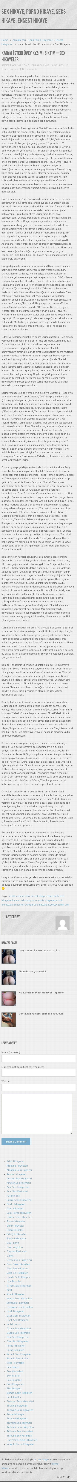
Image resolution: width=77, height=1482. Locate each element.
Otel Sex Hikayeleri (18, 1341)
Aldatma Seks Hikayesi (19, 1170)
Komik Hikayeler (16, 1294)
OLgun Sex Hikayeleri (19, 1328)
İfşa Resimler (14, 1281)
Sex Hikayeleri (15, 1371)
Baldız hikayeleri (16, 1204)
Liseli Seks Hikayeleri (18, 1315)
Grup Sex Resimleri (17, 1272)
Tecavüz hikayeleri (17, 1405)
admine (5, 65)
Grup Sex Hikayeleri (18, 1268)
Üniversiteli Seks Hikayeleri (22, 1440)
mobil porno (14, 1324)
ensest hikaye (41, 1459)
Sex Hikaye (13, 1367)
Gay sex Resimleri (17, 1251)
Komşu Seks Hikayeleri (19, 1298)
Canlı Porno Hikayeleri (40, 40)
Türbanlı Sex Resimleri (19, 1435)
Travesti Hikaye (15, 1414)
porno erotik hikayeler (42, 900)
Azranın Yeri (19, 40)
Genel (10, 1255)
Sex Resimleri (14, 1380)
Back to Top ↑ (64, 1476)
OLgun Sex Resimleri (18, 1332)
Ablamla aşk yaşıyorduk (33, 971)
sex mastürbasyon (44, 904)
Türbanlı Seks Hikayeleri (20, 1427)
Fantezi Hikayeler (16, 1238)
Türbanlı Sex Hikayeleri (20, 1431)
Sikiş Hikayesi (14, 1388)
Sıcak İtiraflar (14, 1397)
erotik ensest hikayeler (36, 896)
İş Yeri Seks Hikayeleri (19, 1285)
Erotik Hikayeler (15, 1225)
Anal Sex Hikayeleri (18, 1187)
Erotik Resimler (15, 1230)
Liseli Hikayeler (15, 1311)
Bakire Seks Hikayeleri (19, 1200)
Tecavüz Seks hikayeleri (20, 1410)
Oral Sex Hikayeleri (18, 1337)
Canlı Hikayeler (15, 1208)
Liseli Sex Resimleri (18, 1320)
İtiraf (9, 1290)
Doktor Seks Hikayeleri (19, 1217)
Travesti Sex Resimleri (19, 1422)
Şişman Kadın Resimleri (19, 1392)
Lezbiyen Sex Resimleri (20, 1307)
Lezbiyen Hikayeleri (18, 1302)
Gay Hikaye (13, 1242)
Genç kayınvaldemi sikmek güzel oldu (41, 1013)
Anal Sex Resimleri (17, 1191)
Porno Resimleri (15, 1350)
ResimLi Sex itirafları (18, 1358)
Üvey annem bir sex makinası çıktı (39, 950)
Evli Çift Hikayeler (17, 1234)
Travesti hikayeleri (17, 1418)
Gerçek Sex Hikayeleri (19, 1260)
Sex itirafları (13, 1375)
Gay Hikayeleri (15, 1247)
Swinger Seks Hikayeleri (20, 1401)
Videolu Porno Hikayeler (20, 1444)
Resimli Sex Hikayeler (19, 1354)
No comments (29, 69)
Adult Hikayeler (15, 1161)
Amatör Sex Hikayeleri (19, 1178)
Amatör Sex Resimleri (19, 1182)
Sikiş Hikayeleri (15, 1384)
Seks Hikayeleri (15, 1362)
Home (4, 40)
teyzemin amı (61, 904)
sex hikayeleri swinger (21, 904)
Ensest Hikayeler (10, 69)
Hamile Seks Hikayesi (18, 1277)
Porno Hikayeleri (16, 1345)
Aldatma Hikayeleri (17, 1165)
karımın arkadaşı (21, 900)
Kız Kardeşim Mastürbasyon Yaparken (41, 992)
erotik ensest (16, 896)
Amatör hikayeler (16, 1174)
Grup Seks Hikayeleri (18, 1264)
